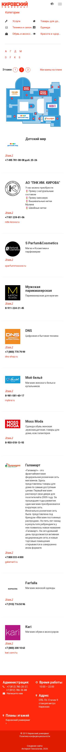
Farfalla (31, 583)
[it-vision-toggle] (52, 4)
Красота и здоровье (52, 33)
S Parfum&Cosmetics (41, 243)
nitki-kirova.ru (12, 222)
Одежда (45, 27)
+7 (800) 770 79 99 (15, 351)
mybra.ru (10, 400)
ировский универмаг (18, 720)
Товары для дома (50, 21)
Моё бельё (33, 378)
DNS (28, 331)
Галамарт (32, 465)
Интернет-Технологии (32, 749)
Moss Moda (34, 421)
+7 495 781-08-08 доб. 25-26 (21, 160)
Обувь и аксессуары (24, 33)
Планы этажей (17, 715)
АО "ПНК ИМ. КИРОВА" (42, 183)
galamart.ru (11, 562)
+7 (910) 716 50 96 (15, 604)
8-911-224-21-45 (14, 308)
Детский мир (35, 139)
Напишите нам (15, 693)
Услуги (16, 21)
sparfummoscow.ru (15, 265)
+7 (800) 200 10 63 (15, 648)
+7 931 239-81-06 (14, 217)
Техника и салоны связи (27, 27)
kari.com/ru (11, 652)
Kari (28, 627)
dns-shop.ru (11, 356)
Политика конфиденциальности (34, 736)
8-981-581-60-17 (14, 395)
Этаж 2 (9, 155)
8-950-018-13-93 (14, 442)
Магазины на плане (51, 69)
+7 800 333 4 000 (14, 557)
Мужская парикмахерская (38, 289)
